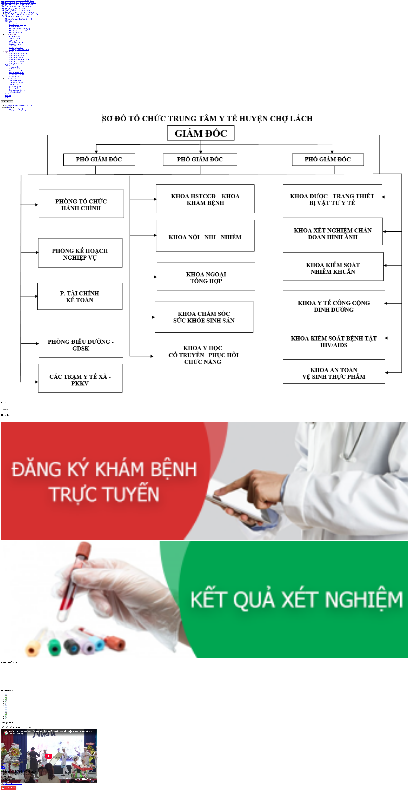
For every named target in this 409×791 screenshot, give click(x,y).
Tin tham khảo (14, 84)
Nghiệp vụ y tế (14, 76)
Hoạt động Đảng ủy (16, 48)
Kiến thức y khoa (15, 44)
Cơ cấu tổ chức (14, 27)
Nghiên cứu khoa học (16, 75)
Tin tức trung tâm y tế (16, 38)
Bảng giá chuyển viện (16, 61)
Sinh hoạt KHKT (15, 80)
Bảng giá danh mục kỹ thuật (18, 53)
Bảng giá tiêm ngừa (16, 63)
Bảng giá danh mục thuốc (18, 55)
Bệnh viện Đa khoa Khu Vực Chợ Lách (18, 19)
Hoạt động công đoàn (16, 42)
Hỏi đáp (3, 768)
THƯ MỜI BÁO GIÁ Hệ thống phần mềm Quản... (18, 5)
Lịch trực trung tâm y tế (17, 90)
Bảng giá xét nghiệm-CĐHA (19, 59)
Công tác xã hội (14, 36)
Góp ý (3, 766)
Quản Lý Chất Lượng (16, 71)
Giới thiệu (8, 21)
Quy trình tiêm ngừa (16, 32)
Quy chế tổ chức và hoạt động (19, 29)
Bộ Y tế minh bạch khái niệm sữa (12, 762)
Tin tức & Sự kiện (11, 34)
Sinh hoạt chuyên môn (16, 73)
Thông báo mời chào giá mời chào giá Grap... (16, 3)
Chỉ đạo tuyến (14, 67)
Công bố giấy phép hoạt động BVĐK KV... (15, 9)
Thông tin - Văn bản (16, 82)
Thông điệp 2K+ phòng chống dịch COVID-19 (17, 759)
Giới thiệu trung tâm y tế (17, 25)
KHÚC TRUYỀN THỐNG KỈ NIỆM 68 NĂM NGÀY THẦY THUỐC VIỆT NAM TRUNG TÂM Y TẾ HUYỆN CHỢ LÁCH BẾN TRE (49, 757)
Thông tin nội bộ (10, 78)
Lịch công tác (14, 88)
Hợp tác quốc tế (14, 69)
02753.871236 (14, 777)
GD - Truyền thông (15, 86)
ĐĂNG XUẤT (10, 13)
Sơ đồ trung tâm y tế (16, 23)
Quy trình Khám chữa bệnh (18, 30)
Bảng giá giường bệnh (16, 57)
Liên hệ (7, 98)
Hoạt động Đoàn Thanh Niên (19, 50)
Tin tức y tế (13, 40)
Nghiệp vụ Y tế (10, 65)
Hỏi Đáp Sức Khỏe (11, 94)
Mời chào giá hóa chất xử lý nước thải (13, 1)
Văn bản (8, 96)
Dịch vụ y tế (9, 52)
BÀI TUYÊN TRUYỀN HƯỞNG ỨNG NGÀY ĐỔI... (20, 7)
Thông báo (13, 46)
